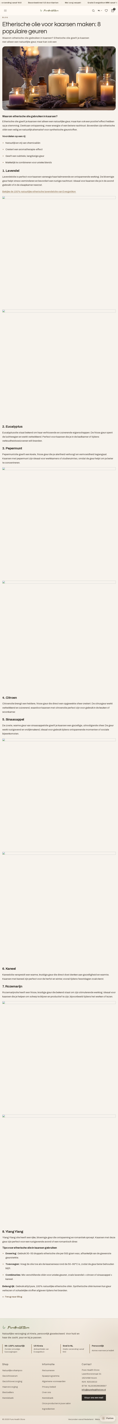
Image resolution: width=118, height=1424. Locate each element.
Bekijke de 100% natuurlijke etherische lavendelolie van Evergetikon (39, 191)
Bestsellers (8, 1392)
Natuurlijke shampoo (12, 1370)
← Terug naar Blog (12, 1297)
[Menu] (5, 11)
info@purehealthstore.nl (94, 1390)
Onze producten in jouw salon (56, 1403)
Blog (5, 17)
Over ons (46, 1392)
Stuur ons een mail (93, 1397)
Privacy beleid (49, 1387)
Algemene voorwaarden (53, 1381)
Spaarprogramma (50, 1376)
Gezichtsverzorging (12, 1381)
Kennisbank (8, 1398)
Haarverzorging (10, 1387)
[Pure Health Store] (49, 10)
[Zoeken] (93, 11)
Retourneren (48, 1370)
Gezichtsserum (10, 1376)
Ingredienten (48, 1409)
